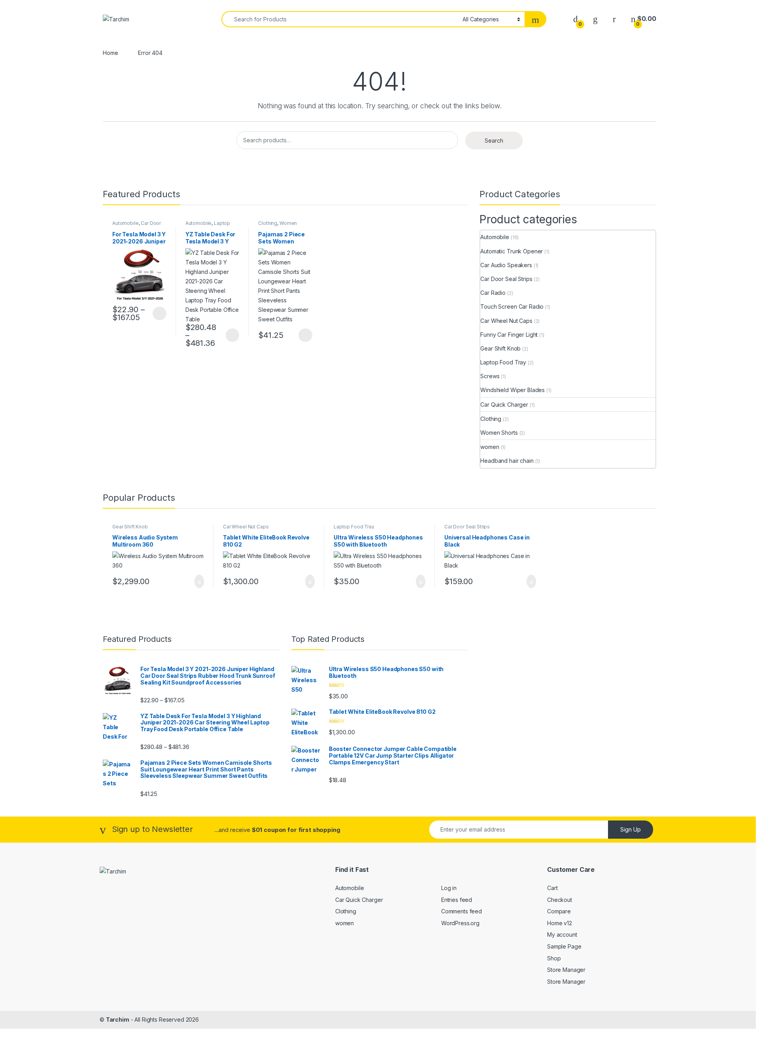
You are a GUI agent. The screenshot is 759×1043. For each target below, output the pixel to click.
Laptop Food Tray (207, 225)
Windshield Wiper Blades (512, 390)
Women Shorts (498, 432)
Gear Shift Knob (500, 348)
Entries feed (456, 899)
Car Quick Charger (504, 404)
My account (562, 934)
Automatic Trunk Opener (511, 251)
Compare (559, 911)
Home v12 (559, 923)
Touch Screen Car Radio (512, 306)
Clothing (267, 223)
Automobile (125, 223)
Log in (449, 888)
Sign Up (630, 829)
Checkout (559, 899)
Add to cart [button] (198, 581)
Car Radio (493, 292)
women (489, 446)
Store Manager (566, 969)
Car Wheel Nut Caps (506, 320)
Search (494, 140)
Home (110, 52)
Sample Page (564, 946)
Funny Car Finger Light (509, 334)
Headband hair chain (506, 460)
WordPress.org (460, 923)
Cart (552, 888)
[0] (575, 19)
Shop (554, 958)
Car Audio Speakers (506, 265)
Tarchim (117, 1019)
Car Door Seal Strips (506, 278)
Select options (156, 313)
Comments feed (461, 911)
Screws (489, 376)
